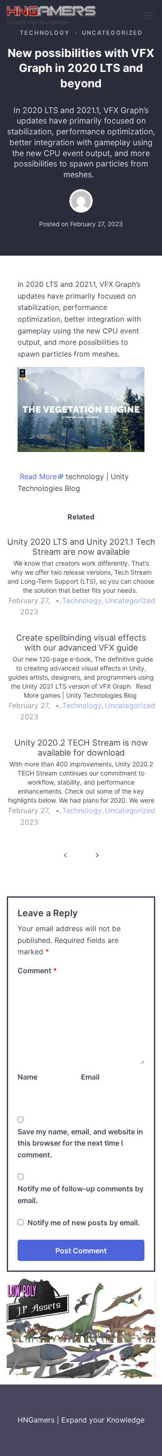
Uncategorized (112, 32)
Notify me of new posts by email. (83, 1222)
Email (90, 1076)
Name (27, 1076)
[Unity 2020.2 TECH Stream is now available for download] (81, 786)
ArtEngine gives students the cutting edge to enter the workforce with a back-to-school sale (65, 854)
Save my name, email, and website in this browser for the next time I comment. (80, 1143)
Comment (37, 970)
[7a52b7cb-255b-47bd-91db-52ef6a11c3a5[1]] (81, 409)
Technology (45, 32)
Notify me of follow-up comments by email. (81, 1194)
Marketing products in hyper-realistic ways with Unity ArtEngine (97, 854)
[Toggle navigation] (149, 16)
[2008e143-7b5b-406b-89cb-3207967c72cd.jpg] (81, 1327)
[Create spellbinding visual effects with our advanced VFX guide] (81, 681)
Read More (38, 476)
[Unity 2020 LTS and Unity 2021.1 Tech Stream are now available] (81, 581)
